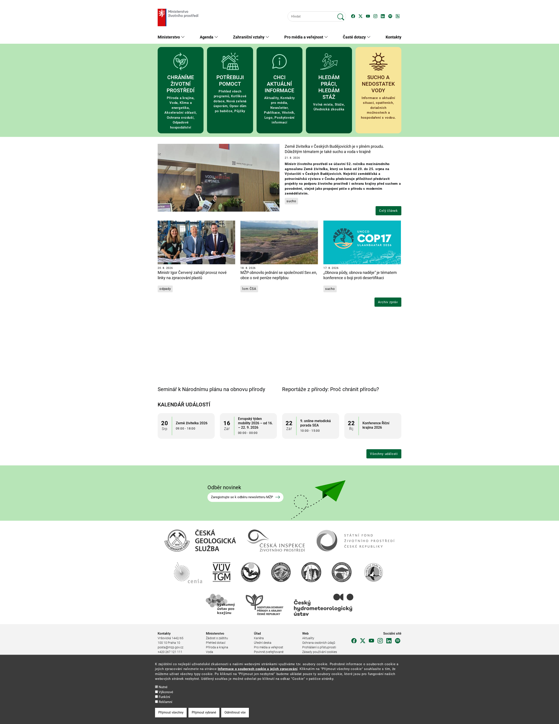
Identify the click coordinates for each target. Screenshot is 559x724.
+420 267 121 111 (170, 652)
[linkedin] (389, 641)
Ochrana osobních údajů (318, 642)
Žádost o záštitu (217, 638)
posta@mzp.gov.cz (170, 647)
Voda (209, 652)
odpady (165, 289)
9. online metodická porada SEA (315, 423)
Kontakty (393, 37)
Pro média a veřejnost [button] (304, 37)
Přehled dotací (215, 642)
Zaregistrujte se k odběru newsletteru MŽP (242, 497)
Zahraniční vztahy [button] (249, 37)
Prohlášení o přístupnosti (319, 647)
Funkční (164, 697)
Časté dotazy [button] (355, 37)
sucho (291, 201)
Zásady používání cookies (319, 652)
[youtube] (371, 641)
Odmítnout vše (235, 713)
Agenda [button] (207, 37)
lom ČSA (249, 289)
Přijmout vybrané (204, 713)
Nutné (163, 687)
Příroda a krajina (217, 647)
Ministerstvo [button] (169, 37)
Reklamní (165, 702)
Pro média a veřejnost (268, 647)
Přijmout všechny (170, 713)
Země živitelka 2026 (191, 423)
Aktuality (308, 638)
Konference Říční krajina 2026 (375, 425)
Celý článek (388, 211)
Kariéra (259, 638)
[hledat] (341, 15)
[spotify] (397, 641)
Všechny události (384, 454)
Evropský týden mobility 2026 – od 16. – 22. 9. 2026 (255, 423)
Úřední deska (262, 642)
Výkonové (166, 692)
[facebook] (354, 641)
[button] (353, 16)
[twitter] (362, 641)
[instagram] (380, 641)
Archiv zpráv (388, 302)
